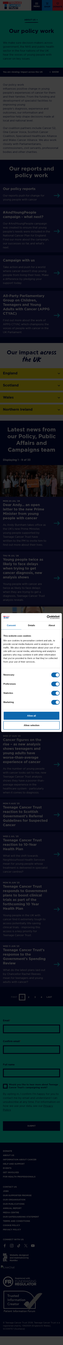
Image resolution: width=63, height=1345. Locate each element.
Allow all (31, 715)
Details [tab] (31, 625)
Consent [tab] (11, 625)
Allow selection (31, 725)
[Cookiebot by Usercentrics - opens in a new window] (47, 617)
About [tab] (51, 625)
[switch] (55, 684)
